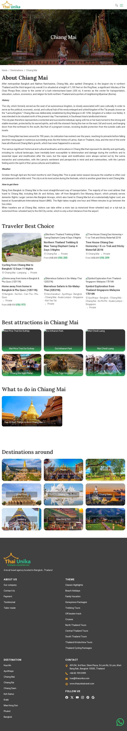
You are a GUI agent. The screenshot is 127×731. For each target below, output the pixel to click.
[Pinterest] (87, 697)
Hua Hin (7, 665)
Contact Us (9, 590)
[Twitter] (72, 697)
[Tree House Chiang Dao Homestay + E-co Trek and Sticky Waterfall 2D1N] (105, 236)
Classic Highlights (74, 585)
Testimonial (9, 602)
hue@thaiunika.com (79, 678)
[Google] (93, 697)
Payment (8, 596)
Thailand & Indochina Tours (78, 642)
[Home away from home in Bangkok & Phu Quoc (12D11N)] (21, 280)
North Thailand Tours (75, 625)
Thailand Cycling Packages (78, 648)
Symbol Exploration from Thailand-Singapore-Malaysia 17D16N (103, 290)
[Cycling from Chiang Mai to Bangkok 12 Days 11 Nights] (21, 247)
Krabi (6, 699)
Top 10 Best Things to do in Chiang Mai (23, 422)
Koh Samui (9, 694)
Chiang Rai (9, 682)
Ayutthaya (8, 671)
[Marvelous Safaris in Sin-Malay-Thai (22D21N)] (63, 280)
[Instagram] (82, 697)
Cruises (69, 619)
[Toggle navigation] (121, 5)
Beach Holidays (72, 590)
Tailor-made (10, 608)
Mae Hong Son (11, 705)
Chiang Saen (10, 688)
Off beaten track (73, 613)
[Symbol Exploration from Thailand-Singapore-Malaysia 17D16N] (105, 280)
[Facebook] (66, 697)
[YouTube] (77, 697)
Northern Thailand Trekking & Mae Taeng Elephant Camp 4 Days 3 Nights (61, 246)
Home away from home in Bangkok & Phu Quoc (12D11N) (19, 288)
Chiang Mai (9, 677)
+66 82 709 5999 (78, 673)
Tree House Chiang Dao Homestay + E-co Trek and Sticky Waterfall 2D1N (105, 246)
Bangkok (8, 717)
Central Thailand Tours (76, 631)
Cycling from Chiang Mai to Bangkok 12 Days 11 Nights (17, 267)
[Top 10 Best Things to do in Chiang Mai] (32, 411)
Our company (10, 585)
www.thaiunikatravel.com (82, 683)
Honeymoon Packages (76, 602)
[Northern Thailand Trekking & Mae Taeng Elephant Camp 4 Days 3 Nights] (63, 236)
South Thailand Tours (76, 636)
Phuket (7, 711)
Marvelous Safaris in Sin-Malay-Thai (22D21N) (62, 288)
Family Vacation (73, 596)
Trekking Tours (72, 608)
